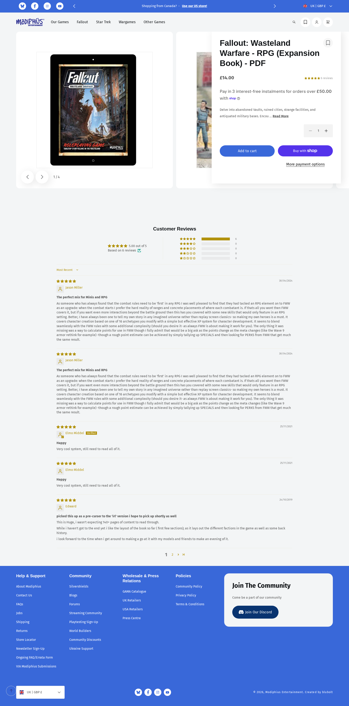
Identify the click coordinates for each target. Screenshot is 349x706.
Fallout (82, 22)
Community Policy (189, 586)
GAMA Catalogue (134, 591)
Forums (74, 604)
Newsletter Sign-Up (30, 648)
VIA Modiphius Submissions (36, 666)
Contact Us (24, 595)
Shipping (22, 622)
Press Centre (132, 618)
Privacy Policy (186, 595)
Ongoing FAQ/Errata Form (34, 657)
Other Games (154, 22)
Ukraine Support (81, 648)
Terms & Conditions (190, 604)
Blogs (73, 595)
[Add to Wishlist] (328, 43)
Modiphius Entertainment (284, 692)
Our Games (60, 22)
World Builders (80, 631)
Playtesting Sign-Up (83, 622)
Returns (21, 631)
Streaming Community (85, 613)
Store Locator (26, 640)
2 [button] (172, 554)
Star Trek (103, 22)
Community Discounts (85, 640)
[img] (66, 281)
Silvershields (78, 586)
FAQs (19, 604)
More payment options (305, 164)
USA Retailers (133, 609)
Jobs (19, 613)
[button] (74, 6)
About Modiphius (28, 586)
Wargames (127, 22)
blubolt (327, 692)
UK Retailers (132, 600)
